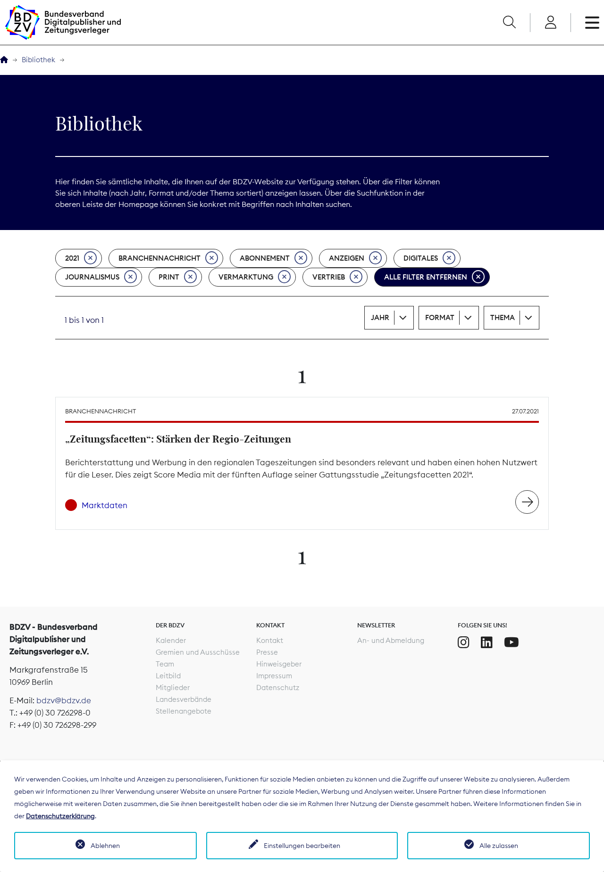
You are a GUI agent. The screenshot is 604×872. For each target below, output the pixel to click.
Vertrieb (328, 276)
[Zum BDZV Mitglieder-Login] (550, 22)
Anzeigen (346, 258)
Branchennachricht (159, 258)
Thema (502, 317)
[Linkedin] (487, 642)
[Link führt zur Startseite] (63, 22)
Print (169, 276)
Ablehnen (105, 845)
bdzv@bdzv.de (63, 700)
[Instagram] (464, 642)
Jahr (380, 317)
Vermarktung (245, 276)
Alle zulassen (498, 845)
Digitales (420, 258)
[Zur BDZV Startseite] (4, 60)
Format (439, 317)
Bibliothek (38, 59)
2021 (72, 258)
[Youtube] (511, 642)
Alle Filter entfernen (425, 276)
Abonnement (265, 258)
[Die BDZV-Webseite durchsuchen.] (509, 22)
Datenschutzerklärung (60, 816)
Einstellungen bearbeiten (302, 845)
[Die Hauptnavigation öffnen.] (592, 22)
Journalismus (92, 276)
